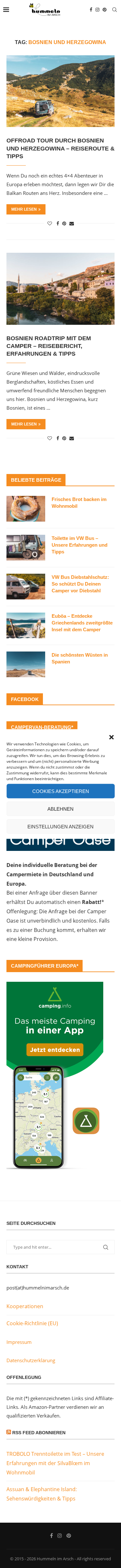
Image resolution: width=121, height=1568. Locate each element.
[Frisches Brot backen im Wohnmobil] (25, 509)
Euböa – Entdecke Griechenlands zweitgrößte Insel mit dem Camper (82, 622)
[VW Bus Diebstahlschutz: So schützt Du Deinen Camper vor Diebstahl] (25, 586)
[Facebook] (91, 9)
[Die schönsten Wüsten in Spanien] (25, 664)
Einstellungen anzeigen (60, 826)
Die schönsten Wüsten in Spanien (80, 658)
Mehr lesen (24, 209)
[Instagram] (97, 9)
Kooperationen (24, 1306)
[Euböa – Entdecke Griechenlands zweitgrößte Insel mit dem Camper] (25, 625)
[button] (111, 737)
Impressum (19, 1342)
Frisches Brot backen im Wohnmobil (79, 503)
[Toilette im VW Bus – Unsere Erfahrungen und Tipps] (25, 548)
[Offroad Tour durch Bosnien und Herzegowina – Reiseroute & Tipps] (60, 91)
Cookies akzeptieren (60, 791)
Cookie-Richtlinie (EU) (32, 1323)
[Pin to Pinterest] (64, 223)
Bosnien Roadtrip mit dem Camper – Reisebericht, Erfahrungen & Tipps (48, 346)
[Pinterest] (104, 9)
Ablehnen (60, 808)
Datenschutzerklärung (30, 1360)
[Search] (114, 9)
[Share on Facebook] (57, 223)
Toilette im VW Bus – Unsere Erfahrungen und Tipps (79, 544)
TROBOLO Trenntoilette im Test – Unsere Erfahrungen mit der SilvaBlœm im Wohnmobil (55, 1463)
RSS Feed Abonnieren (39, 1432)
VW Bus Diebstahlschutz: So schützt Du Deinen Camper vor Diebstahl (80, 583)
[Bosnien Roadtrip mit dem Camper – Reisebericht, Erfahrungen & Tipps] (60, 288)
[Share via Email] (71, 223)
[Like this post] (49, 223)
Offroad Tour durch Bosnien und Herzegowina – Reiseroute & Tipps (60, 148)
